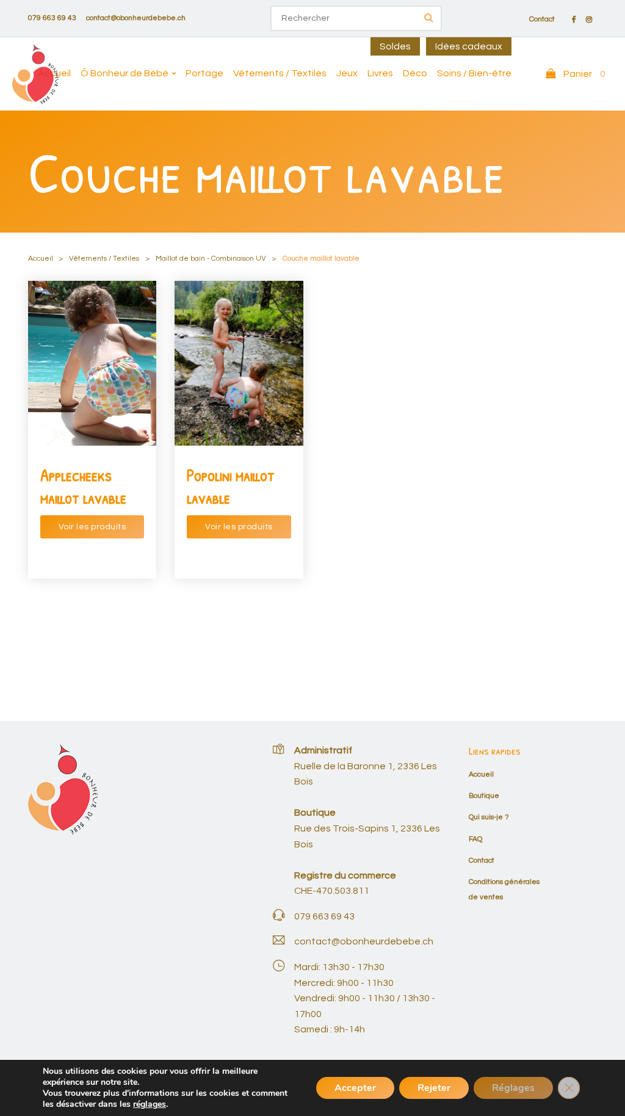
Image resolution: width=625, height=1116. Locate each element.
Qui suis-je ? (489, 817)
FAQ (475, 839)
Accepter (355, 1088)
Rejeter (433, 1088)
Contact (542, 19)
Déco (415, 73)
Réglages (513, 1088)
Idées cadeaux (468, 46)
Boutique (484, 796)
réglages (149, 1104)
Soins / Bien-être (474, 73)
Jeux (347, 73)
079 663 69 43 (52, 18)
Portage (204, 73)
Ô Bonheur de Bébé (124, 73)
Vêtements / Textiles (280, 73)
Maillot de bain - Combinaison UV (211, 259)
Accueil (54, 73)
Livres (380, 73)
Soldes (395, 46)
